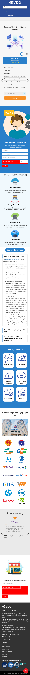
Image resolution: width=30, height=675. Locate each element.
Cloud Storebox (8, 364)
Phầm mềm (5, 654)
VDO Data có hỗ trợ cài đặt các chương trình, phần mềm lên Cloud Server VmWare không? (15, 338)
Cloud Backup (21, 364)
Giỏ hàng (10, 15)
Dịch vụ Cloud (5, 649)
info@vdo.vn (10, 637)
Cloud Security (8, 398)
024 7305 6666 (9, 625)
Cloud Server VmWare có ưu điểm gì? (14, 256)
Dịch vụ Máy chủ (6, 646)
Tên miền (4, 656)
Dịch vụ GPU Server (7, 651)
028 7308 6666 (9, 632)
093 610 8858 (9, 12)
